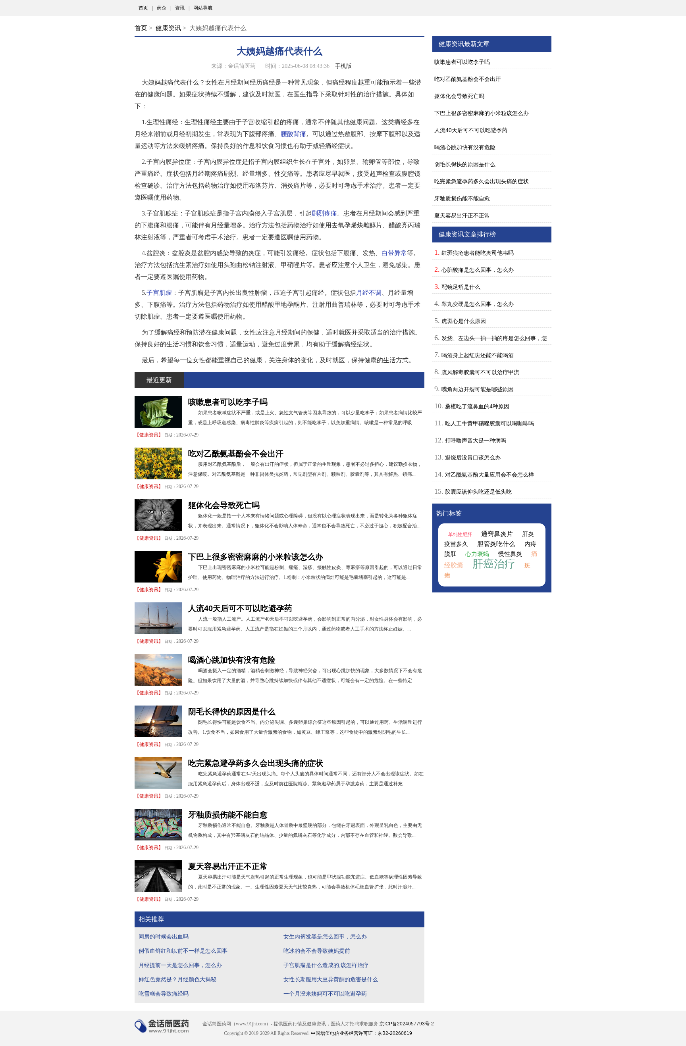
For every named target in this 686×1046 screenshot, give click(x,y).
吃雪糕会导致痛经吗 (164, 993)
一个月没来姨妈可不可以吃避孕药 (325, 993)
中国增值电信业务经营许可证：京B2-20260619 (361, 1033)
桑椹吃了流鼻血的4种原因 (477, 406)
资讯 (180, 8)
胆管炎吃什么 (496, 543)
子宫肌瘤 (159, 292)
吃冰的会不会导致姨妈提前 (316, 951)
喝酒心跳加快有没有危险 (232, 660)
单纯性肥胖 (460, 534)
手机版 (343, 66)
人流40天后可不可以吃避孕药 (240, 608)
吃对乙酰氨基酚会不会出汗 (235, 453)
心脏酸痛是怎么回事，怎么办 (477, 270)
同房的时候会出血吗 (164, 936)
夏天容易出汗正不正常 (228, 866)
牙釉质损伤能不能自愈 (228, 814)
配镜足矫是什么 (460, 287)
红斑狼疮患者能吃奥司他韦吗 (477, 253)
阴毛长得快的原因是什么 (232, 711)
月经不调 (369, 292)
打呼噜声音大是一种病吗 (475, 440)
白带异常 (394, 253)
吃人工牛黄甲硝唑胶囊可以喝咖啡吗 (489, 423)
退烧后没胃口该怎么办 (473, 457)
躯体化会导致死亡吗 (224, 505)
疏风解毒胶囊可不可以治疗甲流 (480, 372)
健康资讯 (168, 28)
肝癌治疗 (493, 564)
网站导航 (202, 8)
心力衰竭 (477, 554)
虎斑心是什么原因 (463, 321)
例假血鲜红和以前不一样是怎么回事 (183, 951)
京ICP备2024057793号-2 (407, 1024)
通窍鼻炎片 (497, 534)
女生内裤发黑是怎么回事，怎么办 (325, 936)
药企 (161, 8)
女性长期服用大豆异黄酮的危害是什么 (330, 979)
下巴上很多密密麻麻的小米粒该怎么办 (255, 556)
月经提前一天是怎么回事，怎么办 (180, 965)
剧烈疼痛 (324, 213)
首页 (143, 8)
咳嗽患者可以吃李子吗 (228, 402)
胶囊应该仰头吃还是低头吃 (478, 491)
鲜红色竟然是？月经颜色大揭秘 (177, 979)
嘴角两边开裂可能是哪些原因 (477, 389)
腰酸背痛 (293, 134)
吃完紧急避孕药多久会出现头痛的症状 (255, 763)
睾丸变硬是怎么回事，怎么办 (477, 304)
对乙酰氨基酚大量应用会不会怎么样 (489, 474)
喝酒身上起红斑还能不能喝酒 (477, 355)
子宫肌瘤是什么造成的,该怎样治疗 (325, 965)
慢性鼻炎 (510, 554)
